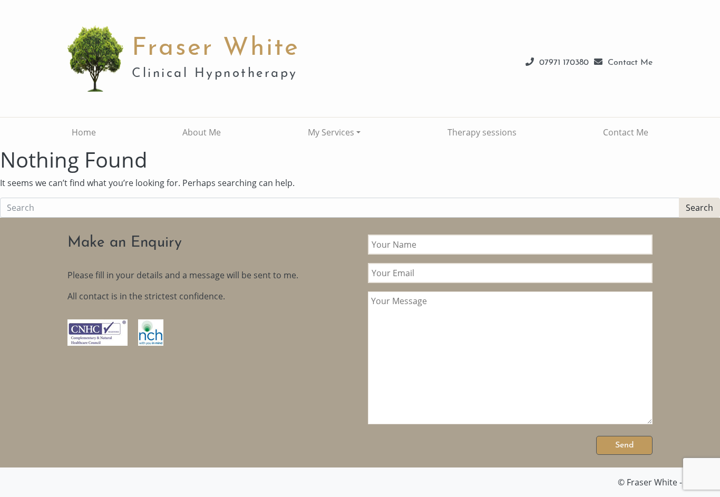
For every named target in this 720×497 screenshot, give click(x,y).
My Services (331, 132)
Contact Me (630, 63)
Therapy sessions (482, 132)
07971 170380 (564, 63)
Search (699, 207)
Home (84, 132)
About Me (201, 132)
